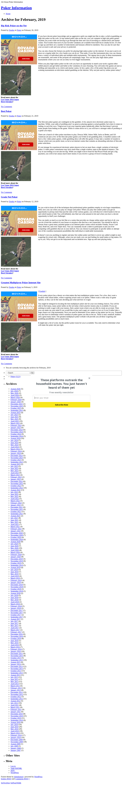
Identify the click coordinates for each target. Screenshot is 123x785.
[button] (61, 383)
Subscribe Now (61, 404)
